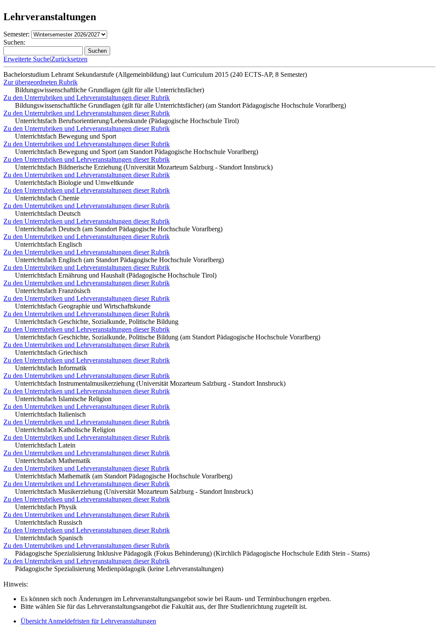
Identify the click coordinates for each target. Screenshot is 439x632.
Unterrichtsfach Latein (45, 445)
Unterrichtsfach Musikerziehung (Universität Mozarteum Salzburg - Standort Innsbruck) (134, 491)
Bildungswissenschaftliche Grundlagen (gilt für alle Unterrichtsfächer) (109, 90)
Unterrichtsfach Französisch (52, 290)
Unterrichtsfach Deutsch (48, 213)
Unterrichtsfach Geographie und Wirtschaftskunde (82, 306)
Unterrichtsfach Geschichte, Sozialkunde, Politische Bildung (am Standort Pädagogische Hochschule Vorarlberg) (167, 337)
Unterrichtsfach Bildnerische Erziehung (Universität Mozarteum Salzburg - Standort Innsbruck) (144, 167)
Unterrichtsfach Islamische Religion (63, 398)
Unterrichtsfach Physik (46, 507)
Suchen (97, 51)
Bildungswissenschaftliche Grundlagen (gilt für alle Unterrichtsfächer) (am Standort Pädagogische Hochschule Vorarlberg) (180, 105)
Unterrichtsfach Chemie (47, 198)
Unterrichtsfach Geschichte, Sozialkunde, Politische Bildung (96, 321)
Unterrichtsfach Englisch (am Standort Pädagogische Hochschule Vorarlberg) (119, 259)
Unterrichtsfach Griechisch (51, 352)
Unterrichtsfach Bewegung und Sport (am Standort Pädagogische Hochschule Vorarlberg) (136, 151)
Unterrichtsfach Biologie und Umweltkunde (74, 182)
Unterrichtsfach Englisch (48, 244)
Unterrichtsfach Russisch (48, 522)
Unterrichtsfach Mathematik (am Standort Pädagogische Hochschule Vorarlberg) (123, 476)
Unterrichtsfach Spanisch (49, 537)
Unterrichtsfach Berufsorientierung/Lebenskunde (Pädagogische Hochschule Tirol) (127, 120)
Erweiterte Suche (26, 59)
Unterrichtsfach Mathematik (52, 460)
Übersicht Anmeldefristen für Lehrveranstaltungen (88, 621)
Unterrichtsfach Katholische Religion (65, 429)
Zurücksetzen (69, 59)
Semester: (16, 34)
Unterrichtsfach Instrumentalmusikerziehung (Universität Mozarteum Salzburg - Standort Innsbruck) (150, 383)
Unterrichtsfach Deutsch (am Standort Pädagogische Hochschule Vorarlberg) (119, 229)
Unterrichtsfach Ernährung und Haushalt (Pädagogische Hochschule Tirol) (115, 275)
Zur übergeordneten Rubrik (40, 82)
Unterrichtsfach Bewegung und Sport (65, 136)
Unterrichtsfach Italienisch (50, 414)
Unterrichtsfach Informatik (51, 368)
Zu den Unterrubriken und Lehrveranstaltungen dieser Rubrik (86, 97)
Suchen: (14, 42)
